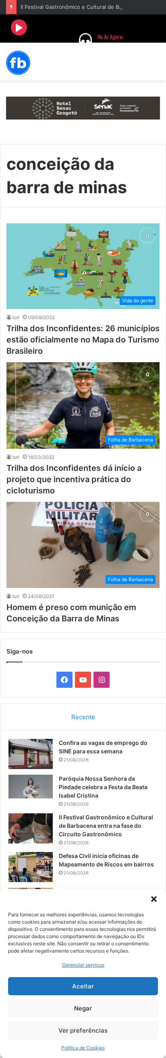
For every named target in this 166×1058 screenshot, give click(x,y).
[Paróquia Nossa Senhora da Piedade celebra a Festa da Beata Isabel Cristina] (30, 786)
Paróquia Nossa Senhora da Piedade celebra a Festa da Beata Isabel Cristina (103, 787)
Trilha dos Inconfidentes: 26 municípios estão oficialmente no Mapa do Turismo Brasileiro (83, 340)
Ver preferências (83, 1030)
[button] (154, 899)
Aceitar (83, 986)
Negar (83, 1008)
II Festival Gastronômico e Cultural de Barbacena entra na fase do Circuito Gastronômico (106, 825)
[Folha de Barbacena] (18, 63)
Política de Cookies (83, 1048)
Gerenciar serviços (83, 965)
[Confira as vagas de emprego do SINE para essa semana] (30, 754)
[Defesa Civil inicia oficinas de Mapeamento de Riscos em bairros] (30, 867)
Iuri (15, 317)
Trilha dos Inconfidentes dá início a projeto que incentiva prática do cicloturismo (73, 479)
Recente (83, 717)
